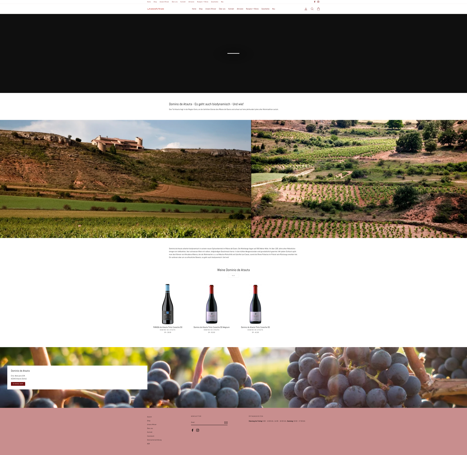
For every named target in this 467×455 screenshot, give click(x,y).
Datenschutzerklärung (154, 440)
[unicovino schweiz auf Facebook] (192, 430)
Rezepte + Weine (202, 2)
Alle (233, 275)
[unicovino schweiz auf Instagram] (197, 430)
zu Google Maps (18, 384)
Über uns (175, 2)
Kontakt (183, 2)
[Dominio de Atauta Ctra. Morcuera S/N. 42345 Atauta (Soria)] (233, 377)
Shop (155, 2)
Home (149, 2)
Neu (222, 2)
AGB (148, 444)
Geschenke (214, 2)
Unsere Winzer (164, 2)
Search (149, 417)
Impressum (150, 436)
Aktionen (191, 2)
